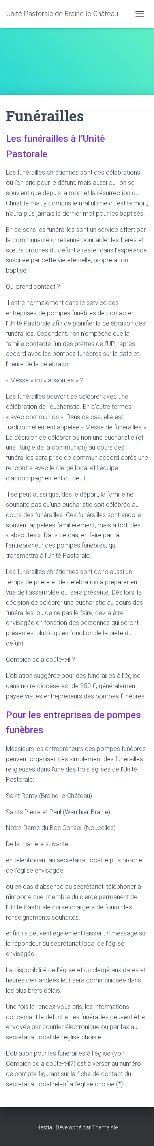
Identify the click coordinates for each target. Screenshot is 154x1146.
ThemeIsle (105, 1127)
